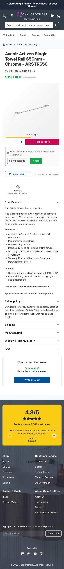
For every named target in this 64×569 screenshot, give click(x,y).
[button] (52, 16)
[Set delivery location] (12, 15)
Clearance (7, 472)
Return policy (12, 301)
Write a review (32, 380)
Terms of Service (44, 477)
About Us (39, 496)
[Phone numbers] (5, 16)
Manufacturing (13, 332)
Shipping (10, 324)
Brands (23, 35)
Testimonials (41, 502)
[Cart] (58, 16)
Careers (39, 507)
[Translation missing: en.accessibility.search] (56, 25)
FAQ (7, 348)
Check (36, 161)
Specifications (13, 202)
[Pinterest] (29, 554)
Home (9, 44)
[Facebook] (35, 554)
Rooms (35, 35)
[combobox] (32, 25)
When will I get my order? (20, 340)
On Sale (6, 467)
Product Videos (10, 502)
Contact (6, 482)
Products (10, 35)
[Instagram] (41, 554)
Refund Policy (42, 472)
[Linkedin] (23, 554)
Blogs (5, 497)
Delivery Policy (42, 482)
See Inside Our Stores (46, 512)
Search (38, 467)
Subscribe (53, 533)
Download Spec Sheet (47, 174)
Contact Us (49, 35)
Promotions (8, 477)
